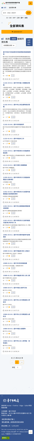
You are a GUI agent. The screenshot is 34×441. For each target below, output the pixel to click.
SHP (14, 18)
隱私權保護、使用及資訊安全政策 (13, 422)
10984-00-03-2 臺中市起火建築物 (14, 329)
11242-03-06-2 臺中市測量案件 (13, 124)
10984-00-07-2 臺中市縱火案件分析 (15, 288)
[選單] (30, 3)
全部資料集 (12, 7)
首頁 (5, 7)
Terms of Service (24, 431)
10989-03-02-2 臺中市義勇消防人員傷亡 (16, 251)
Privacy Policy (10, 431)
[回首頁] (10, 3)
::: (2, 23)
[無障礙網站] (5, 438)
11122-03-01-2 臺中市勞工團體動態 (15, 165)
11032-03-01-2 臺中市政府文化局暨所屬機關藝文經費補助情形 (16, 193)
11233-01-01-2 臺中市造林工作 (13, 138)
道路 (26, 18)
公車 (18, 18)
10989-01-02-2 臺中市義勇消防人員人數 (16, 275)
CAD (10, 18)
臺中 (22, 18)
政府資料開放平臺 (7, 419)
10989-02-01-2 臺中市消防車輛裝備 (15, 263)
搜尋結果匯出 (28, 42)
